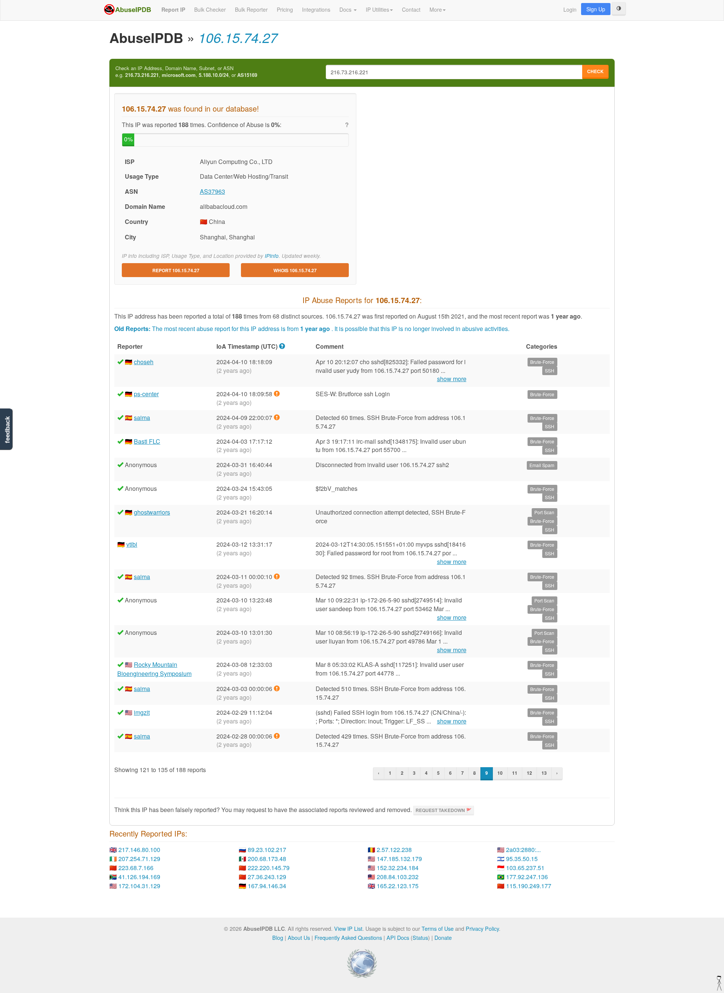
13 (544, 772)
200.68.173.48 (267, 858)
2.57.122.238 (394, 849)
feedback (7, 430)
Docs (346, 9)
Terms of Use (438, 928)
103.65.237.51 (525, 867)
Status (420, 937)
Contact (411, 9)
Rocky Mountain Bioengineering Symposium (154, 669)
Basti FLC (147, 441)
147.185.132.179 (399, 858)
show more (451, 379)
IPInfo (272, 255)
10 (500, 772)
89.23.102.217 (267, 849)
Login (570, 9)
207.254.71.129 (139, 858)
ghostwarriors (152, 512)
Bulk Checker (210, 9)
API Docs (398, 937)
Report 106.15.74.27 (175, 270)
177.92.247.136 (527, 876)
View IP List (348, 928)
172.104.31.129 (139, 885)
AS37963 (212, 191)
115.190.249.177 (528, 885)
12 (529, 772)
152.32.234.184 (398, 867)
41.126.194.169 (139, 876)
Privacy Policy (482, 928)
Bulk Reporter (251, 9)
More (435, 9)
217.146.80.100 (139, 849)
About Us (299, 937)
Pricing (285, 9)
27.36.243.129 (267, 876)
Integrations (316, 9)
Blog (277, 937)
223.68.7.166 (135, 867)
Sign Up (595, 9)
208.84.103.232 (398, 876)
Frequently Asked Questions (348, 937)
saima (142, 417)
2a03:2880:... (523, 849)
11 (514, 772)
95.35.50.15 (522, 858)
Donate (443, 937)
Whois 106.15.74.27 (295, 270)
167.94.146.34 (267, 885)
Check (595, 71)
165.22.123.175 (398, 885)
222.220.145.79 (269, 867)
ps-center (146, 393)
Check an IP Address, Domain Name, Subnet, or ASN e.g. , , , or (186, 72)
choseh (143, 361)
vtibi (131, 544)
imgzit (142, 712)
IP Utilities (377, 9)
